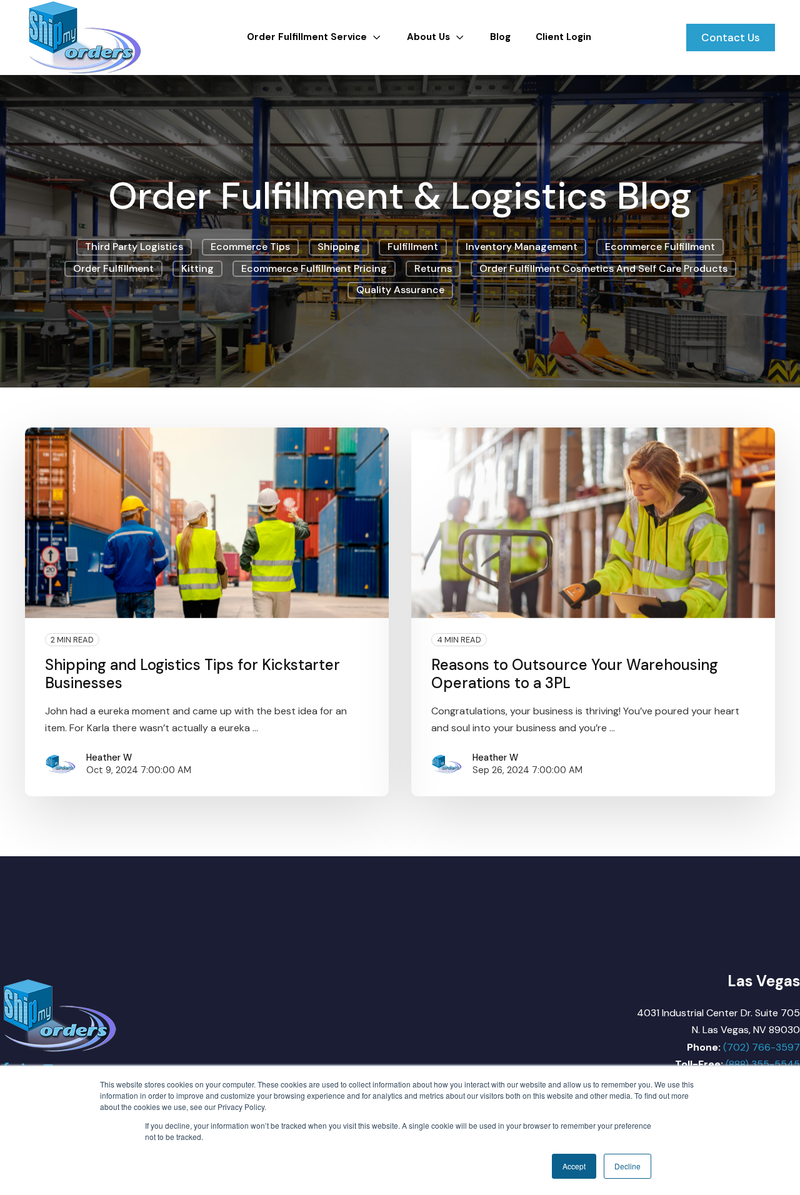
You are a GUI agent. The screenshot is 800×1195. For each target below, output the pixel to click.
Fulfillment (413, 246)
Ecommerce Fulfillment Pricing (314, 268)
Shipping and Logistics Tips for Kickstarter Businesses (192, 673)
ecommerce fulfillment (660, 246)
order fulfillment (113, 268)
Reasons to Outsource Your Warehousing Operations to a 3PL (574, 673)
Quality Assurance (400, 289)
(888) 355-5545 (763, 1064)
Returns (433, 268)
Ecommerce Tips (250, 246)
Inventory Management (522, 246)
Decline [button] (627, 1166)
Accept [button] (574, 1166)
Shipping (339, 246)
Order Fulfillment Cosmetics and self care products (603, 268)
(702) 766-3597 (761, 1047)
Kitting (197, 268)
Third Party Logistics (134, 246)
